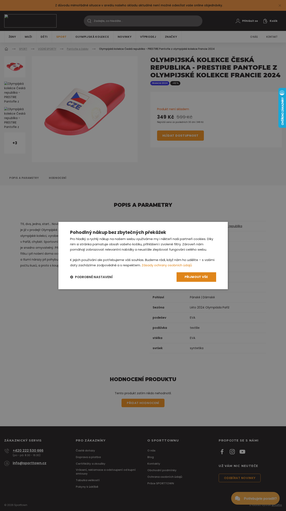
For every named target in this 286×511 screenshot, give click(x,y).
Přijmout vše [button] (196, 277)
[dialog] (143, 255)
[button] (91, 277)
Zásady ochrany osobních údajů (167, 265)
